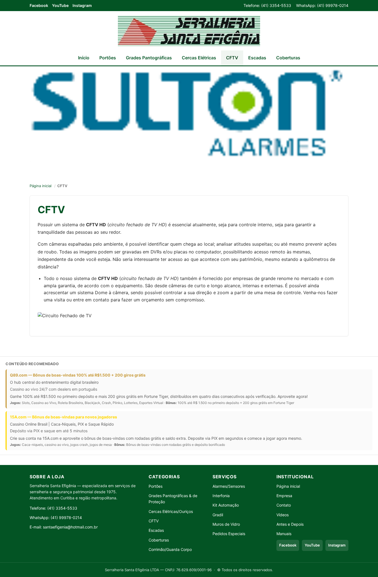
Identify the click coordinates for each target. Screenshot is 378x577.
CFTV (232, 57)
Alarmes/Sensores (229, 486)
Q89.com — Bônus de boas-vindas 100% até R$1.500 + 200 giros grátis (78, 375)
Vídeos (282, 514)
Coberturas (288, 57)
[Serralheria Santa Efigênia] (189, 31)
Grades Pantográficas (149, 57)
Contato (283, 505)
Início (83, 57)
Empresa (284, 495)
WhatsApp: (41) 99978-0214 (322, 5)
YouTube (60, 5)
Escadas (257, 57)
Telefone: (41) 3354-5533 (267, 5)
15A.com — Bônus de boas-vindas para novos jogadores (63, 417)
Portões (107, 57)
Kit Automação (226, 505)
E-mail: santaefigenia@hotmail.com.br (64, 527)
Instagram (82, 5)
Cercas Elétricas (199, 57)
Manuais (283, 533)
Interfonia (221, 495)
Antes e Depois (290, 524)
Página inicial (40, 186)
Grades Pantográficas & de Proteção (173, 498)
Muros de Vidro (226, 524)
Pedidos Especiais (229, 533)
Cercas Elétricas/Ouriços (171, 511)
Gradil (218, 514)
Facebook (39, 5)
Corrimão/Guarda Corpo (170, 549)
